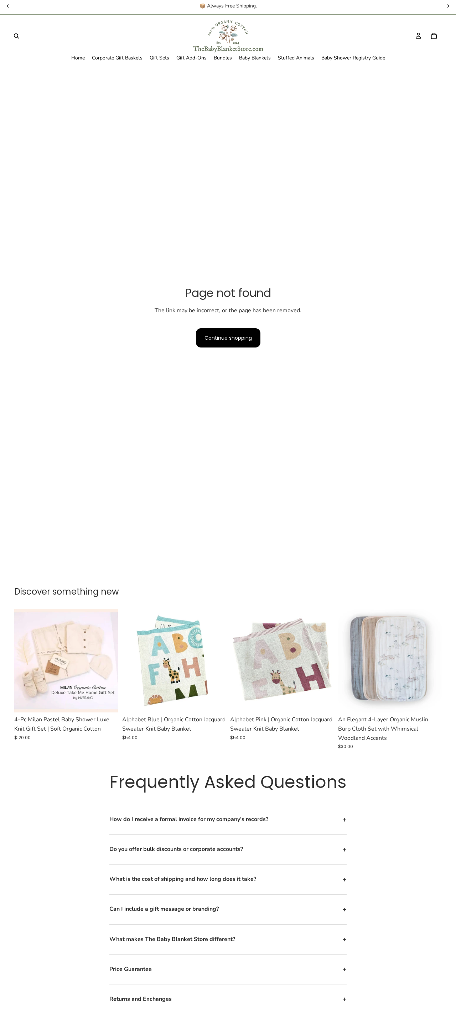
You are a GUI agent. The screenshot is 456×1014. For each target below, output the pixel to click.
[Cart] (434, 36)
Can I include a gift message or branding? (228, 909)
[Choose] (106, 701)
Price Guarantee (228, 969)
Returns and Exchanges (228, 999)
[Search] (16, 36)
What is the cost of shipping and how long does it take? (228, 879)
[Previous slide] (25, 661)
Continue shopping (228, 337)
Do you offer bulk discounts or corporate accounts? (228, 849)
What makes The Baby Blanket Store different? (228, 939)
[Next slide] (107, 661)
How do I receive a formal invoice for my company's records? (228, 819)
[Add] (214, 701)
